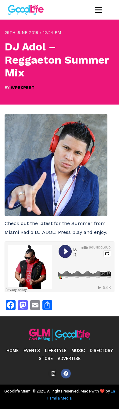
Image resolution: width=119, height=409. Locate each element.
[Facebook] (66, 373)
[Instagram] (53, 373)
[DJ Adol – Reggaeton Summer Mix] (56, 214)
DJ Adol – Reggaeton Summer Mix (57, 59)
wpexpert (22, 87)
